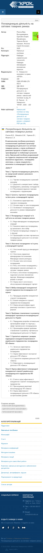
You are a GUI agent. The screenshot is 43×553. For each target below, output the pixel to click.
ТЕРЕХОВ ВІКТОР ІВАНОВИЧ (12, 412)
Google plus (13, 528)
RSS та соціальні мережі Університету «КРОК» (19, 528)
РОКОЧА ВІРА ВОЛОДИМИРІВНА (13, 406)
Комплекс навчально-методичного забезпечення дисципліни (18, 467)
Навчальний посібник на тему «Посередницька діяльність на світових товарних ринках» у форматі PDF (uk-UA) (23, 116)
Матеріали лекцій (7, 457)
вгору (37, 418)
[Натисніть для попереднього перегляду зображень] (35, 36)
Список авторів (6, 484)
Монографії (5, 435)
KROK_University (3, 528)
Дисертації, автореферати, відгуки (13, 473)
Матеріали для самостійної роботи (13, 461)
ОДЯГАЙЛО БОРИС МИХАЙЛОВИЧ (14, 409)
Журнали (4, 443)
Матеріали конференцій (9, 448)
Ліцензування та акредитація (11, 477)
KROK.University (8, 528)
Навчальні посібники (9, 430)
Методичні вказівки (8, 452)
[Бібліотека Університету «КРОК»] (21, 4)
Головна (9, 538)
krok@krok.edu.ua (31, 514)
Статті (3, 439)
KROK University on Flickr (24, 528)
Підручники (5, 426)
